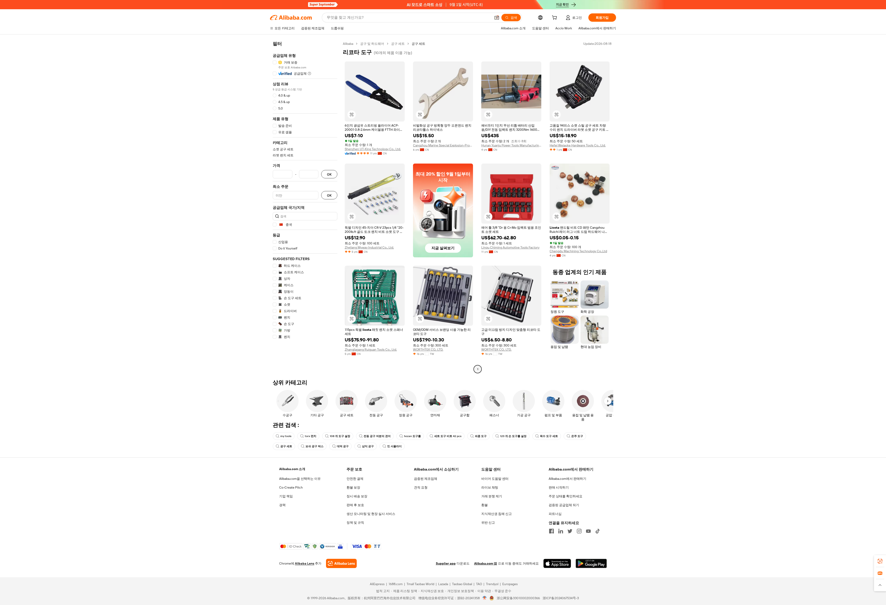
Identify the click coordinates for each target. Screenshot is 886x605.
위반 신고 (488, 522)
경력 (282, 505)
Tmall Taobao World (420, 584)
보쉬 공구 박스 (314, 446)
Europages (510, 584)
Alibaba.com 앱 (485, 563)
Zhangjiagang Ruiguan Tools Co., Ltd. (371, 349)
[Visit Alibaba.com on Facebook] (551, 531)
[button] (497, 17)
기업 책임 (286, 496)
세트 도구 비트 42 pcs (447, 436)
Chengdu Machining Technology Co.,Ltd (578, 251)
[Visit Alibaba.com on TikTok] (597, 531)
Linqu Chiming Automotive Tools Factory (510, 247)
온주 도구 (577, 436)
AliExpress (377, 584)
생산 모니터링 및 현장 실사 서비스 (371, 514)
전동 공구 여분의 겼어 (377, 436)
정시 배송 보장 (357, 496)
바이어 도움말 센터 (495, 478)
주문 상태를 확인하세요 (565, 496)
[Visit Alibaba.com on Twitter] (570, 531)
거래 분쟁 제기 (491, 496)
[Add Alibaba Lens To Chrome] (341, 563)
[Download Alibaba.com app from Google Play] (591, 563)
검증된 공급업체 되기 (564, 505)
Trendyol (492, 584)
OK (329, 174)
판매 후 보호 (355, 505)
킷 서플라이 (394, 446)
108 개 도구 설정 (340, 436)
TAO (479, 584)
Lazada (443, 584)
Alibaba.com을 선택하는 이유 (300, 478)
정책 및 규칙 (355, 522)
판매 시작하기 (559, 487)
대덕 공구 (343, 446)
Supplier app (446, 563)
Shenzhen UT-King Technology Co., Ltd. (373, 149)
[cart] (555, 18)
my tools (285, 436)
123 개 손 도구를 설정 (513, 436)
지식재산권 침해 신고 (496, 514)
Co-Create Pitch (291, 487)
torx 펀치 (310, 436)
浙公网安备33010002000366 (518, 598)
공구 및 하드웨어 (372, 44)
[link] (880, 561)
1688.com (396, 584)
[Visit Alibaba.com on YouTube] (588, 531)
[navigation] (305, 207)
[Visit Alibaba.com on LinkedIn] (560, 531)
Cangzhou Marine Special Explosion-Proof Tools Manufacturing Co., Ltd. (443, 145)
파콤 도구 (481, 436)
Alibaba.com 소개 (292, 469)
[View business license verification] (484, 598)
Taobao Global (462, 584)
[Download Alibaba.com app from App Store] (557, 563)
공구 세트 (398, 44)
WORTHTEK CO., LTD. (428, 349)
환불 (484, 505)
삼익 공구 (368, 446)
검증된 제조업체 (425, 478)
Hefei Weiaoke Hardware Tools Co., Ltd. (578, 145)
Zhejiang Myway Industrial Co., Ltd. (369, 247)
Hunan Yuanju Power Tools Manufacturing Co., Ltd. (511, 145)
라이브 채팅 (489, 487)
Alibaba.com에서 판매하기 (567, 478)
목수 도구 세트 (549, 436)
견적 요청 (421, 487)
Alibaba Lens (304, 563)
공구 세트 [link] (418, 44)
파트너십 (555, 514)
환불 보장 (353, 487)
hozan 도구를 (412, 436)
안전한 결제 (355, 478)
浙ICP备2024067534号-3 (561, 598)
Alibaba (348, 44)
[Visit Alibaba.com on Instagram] (579, 531)
